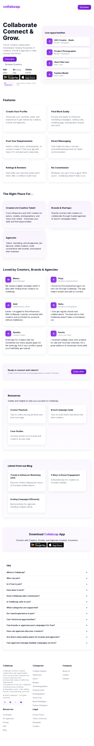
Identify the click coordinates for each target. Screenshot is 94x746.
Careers (66, 679)
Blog (5, 730)
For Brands (7, 715)
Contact (66, 675)
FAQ (4, 726)
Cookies (36, 726)
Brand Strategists (39, 701)
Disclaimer (37, 722)
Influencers (37, 675)
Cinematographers (40, 686)
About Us (66, 671)
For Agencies (8, 718)
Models (36, 682)
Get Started (84, 7)
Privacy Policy (38, 715)
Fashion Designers (40, 705)
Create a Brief (79, 372)
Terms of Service (40, 718)
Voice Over (37, 698)
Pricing (5, 722)
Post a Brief (9, 59)
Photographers (39, 694)
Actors (35, 679)
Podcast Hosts (38, 690)
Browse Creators (13, 64)
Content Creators (40, 671)
